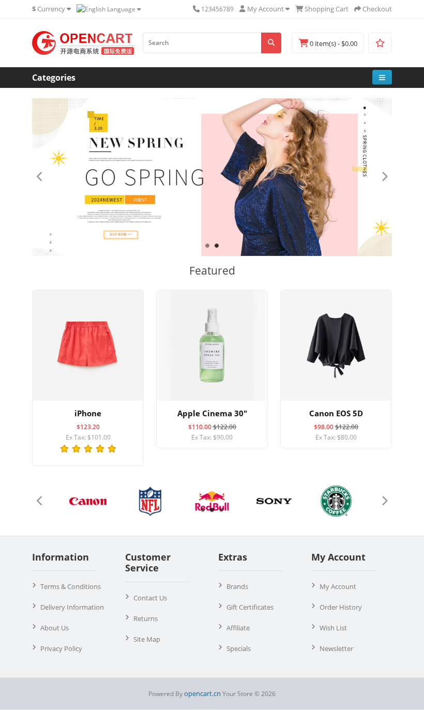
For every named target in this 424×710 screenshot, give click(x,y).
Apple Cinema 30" (212, 413)
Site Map (146, 639)
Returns (145, 618)
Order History (341, 607)
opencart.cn (202, 693)
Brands (237, 586)
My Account (338, 586)
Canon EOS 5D (336, 413)
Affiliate (238, 627)
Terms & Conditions (70, 586)
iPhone (87, 413)
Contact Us (150, 597)
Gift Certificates (250, 607)
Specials (238, 648)
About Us (54, 627)
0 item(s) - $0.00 (332, 43)
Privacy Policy (61, 648)
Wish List (333, 627)
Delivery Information (72, 607)
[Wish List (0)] (380, 43)
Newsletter (336, 648)
